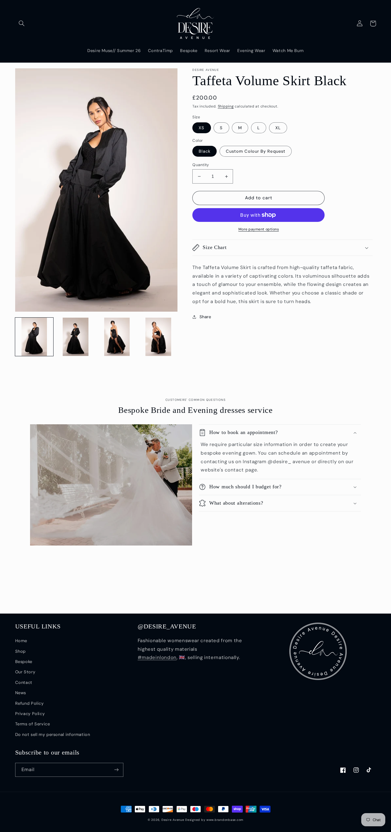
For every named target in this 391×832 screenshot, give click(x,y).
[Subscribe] (116, 770)
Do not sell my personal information (52, 734)
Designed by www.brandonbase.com (214, 820)
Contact (23, 682)
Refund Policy (29, 703)
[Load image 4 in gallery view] (158, 337)
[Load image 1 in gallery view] (34, 337)
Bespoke (23, 661)
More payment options (258, 229)
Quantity (200, 164)
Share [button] (205, 317)
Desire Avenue (172, 820)
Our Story (25, 672)
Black (204, 151)
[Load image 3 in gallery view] (117, 337)
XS (201, 128)
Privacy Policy (30, 713)
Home (21, 641)
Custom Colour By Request (255, 151)
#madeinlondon (157, 657)
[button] (21, 23)
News (20, 693)
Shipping (226, 106)
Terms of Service (32, 724)
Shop (20, 651)
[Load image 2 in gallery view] (75, 337)
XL (278, 128)
